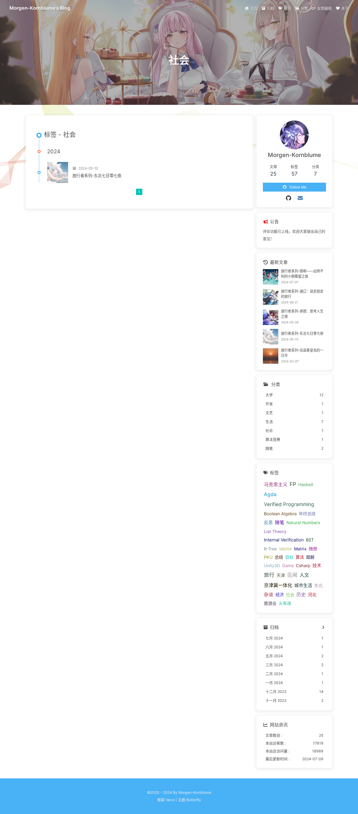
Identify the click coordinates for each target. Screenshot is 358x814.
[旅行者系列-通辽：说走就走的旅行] (270, 297)
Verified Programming (289, 504)
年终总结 (307, 513)
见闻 (292, 575)
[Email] (300, 198)
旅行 (269, 575)
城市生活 (303, 585)
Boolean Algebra (280, 513)
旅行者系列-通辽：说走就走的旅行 (302, 294)
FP (293, 484)
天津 (280, 575)
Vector (285, 548)
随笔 (279, 522)
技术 (316, 565)
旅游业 (270, 603)
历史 (301, 594)
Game (288, 565)
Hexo (170, 799)
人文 (304, 575)
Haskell (305, 484)
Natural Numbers (303, 522)
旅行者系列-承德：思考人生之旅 (302, 313)
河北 (312, 594)
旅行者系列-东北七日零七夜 (96, 175)
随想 (313, 548)
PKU (268, 557)
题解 (310, 557)
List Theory (275, 531)
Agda (270, 494)
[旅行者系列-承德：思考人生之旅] (270, 317)
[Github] (288, 198)
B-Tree (270, 548)
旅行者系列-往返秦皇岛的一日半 (302, 352)
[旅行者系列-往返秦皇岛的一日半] (270, 356)
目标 (289, 557)
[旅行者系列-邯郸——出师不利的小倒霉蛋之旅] (270, 277)
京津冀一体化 (278, 585)
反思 (268, 522)
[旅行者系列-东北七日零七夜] (57, 172)
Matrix (300, 548)
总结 (279, 557)
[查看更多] (323, 627)
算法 (300, 557)
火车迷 (285, 603)
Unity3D (272, 565)
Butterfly (193, 799)
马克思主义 (276, 484)
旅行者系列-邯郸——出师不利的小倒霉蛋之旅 (302, 273)
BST (310, 539)
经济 (279, 594)
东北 (318, 585)
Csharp (303, 565)
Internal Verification (284, 539)
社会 (290, 594)
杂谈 (268, 594)
